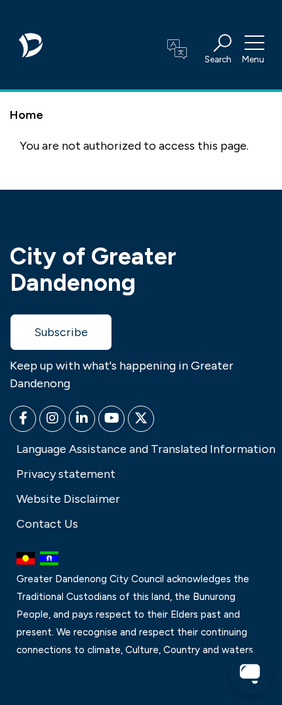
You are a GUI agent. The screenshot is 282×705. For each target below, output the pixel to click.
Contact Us (47, 524)
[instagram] (52, 419)
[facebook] (23, 419)
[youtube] (111, 419)
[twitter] (141, 419)
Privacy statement (65, 474)
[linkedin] (82, 419)
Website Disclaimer (68, 499)
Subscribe (61, 332)
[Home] (31, 41)
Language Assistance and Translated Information (145, 449)
